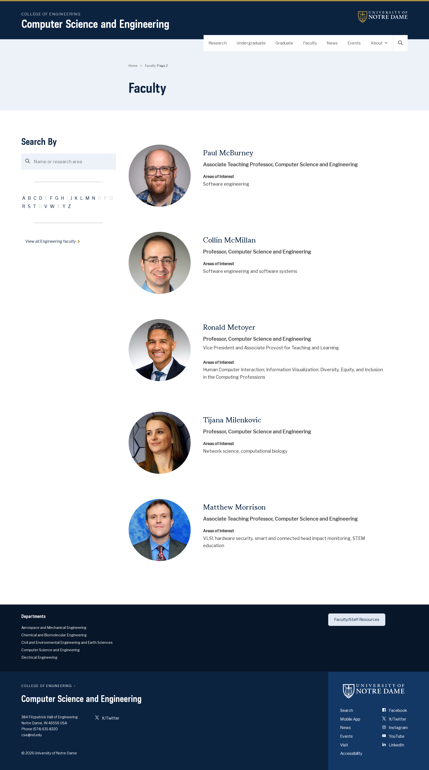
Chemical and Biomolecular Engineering (54, 635)
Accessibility (351, 753)
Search (346, 710)
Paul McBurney (228, 152)
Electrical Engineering (39, 657)
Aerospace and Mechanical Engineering (53, 627)
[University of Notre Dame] (374, 691)
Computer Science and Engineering (95, 23)
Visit (344, 745)
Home (133, 66)
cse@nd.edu (31, 735)
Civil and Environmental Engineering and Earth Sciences (67, 642)
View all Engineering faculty (50, 241)
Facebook (397, 710)
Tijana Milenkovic (232, 419)
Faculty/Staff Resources (356, 619)
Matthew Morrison (234, 506)
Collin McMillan (229, 239)
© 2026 (27, 753)
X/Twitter (110, 718)
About (377, 43)
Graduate (284, 43)
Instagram (398, 727)
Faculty (310, 43)
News (332, 43)
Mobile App (350, 719)
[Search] (27, 162)
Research (218, 43)
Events (354, 43)
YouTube (396, 736)
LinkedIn (396, 745)
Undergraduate (251, 43)
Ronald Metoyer (229, 326)
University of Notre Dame (383, 17)
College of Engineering (50, 14)
